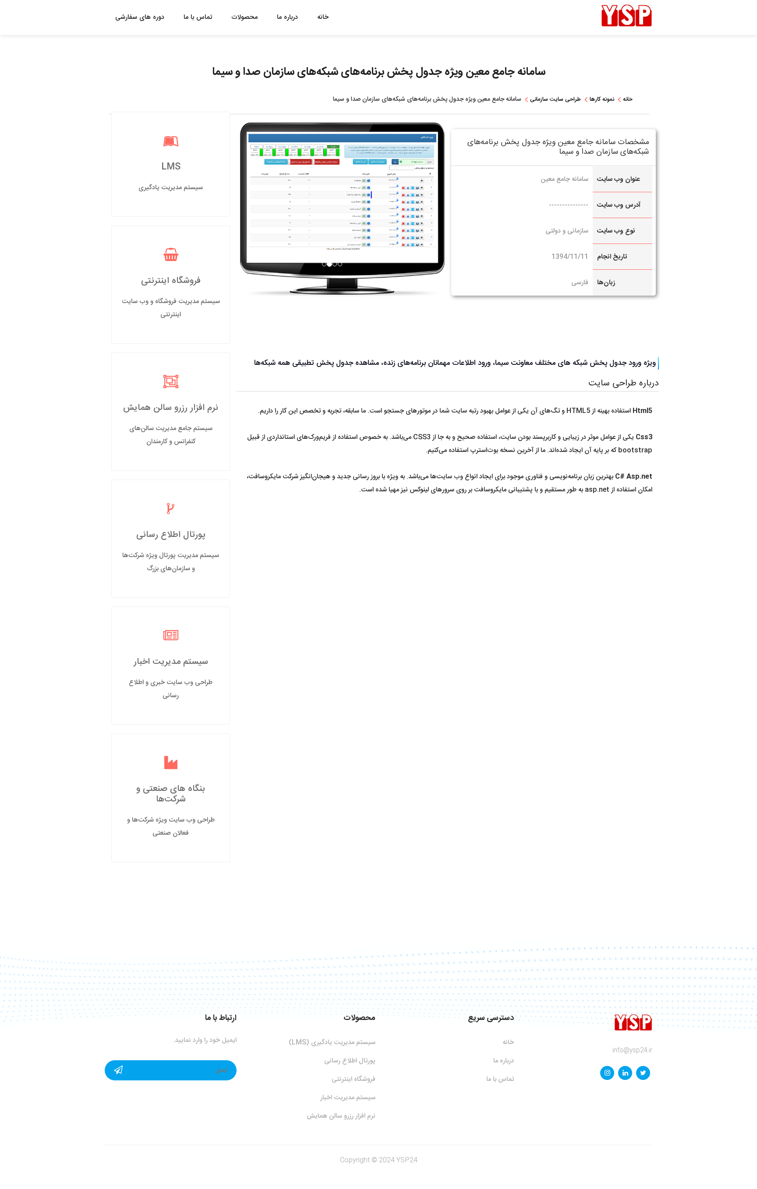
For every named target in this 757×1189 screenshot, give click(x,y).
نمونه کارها (602, 99)
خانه (323, 17)
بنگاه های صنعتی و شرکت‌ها (170, 794)
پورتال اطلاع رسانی (170, 535)
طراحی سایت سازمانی (555, 99)
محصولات (244, 17)
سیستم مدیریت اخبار (171, 662)
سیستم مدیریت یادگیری (170, 187)
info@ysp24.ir (632, 1050)
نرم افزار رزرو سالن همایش (170, 408)
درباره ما (287, 17)
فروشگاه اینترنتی (171, 281)
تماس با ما (198, 17)
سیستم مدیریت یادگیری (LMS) (332, 1042)
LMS (170, 167)
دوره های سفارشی (139, 17)
